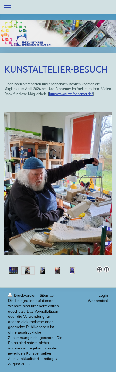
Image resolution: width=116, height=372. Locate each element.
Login (103, 295)
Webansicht (98, 300)
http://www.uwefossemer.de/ (71, 94)
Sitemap (47, 295)
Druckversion (25, 295)
